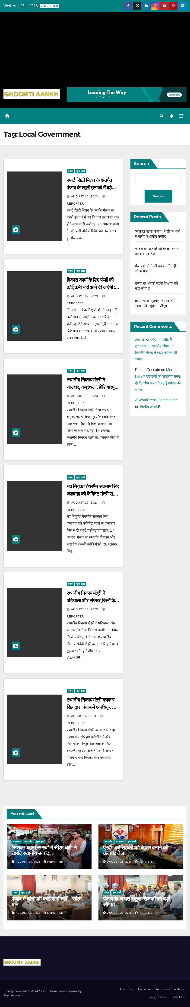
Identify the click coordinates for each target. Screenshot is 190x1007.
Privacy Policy (155, 997)
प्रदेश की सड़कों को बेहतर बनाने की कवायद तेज (135, 850)
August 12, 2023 (85, 609)
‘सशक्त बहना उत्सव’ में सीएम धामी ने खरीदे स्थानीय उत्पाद (44, 850)
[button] (161, 116)
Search (141, 163)
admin (140, 339)
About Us (126, 989)
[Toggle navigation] (181, 116)
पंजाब (70, 171)
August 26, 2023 (85, 196)
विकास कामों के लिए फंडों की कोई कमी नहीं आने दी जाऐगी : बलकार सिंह (91, 287)
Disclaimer (144, 989)
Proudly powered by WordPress (25, 991)
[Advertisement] (95, 52)
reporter (55, 861)
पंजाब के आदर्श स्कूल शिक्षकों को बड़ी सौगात (136, 901)
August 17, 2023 (85, 502)
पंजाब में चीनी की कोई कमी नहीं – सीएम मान (46, 901)
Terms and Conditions (170, 989)
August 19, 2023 (85, 396)
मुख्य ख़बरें (80, 171)
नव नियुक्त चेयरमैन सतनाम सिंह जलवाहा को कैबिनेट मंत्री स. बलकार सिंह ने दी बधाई (93, 493)
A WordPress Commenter (156, 400)
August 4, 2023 (84, 716)
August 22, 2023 (85, 296)
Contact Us (177, 997)
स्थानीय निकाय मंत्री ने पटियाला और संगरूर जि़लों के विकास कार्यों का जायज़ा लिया (91, 600)
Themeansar (11, 995)
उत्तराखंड (17, 841)
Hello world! (150, 407)
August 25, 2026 (28, 861)
